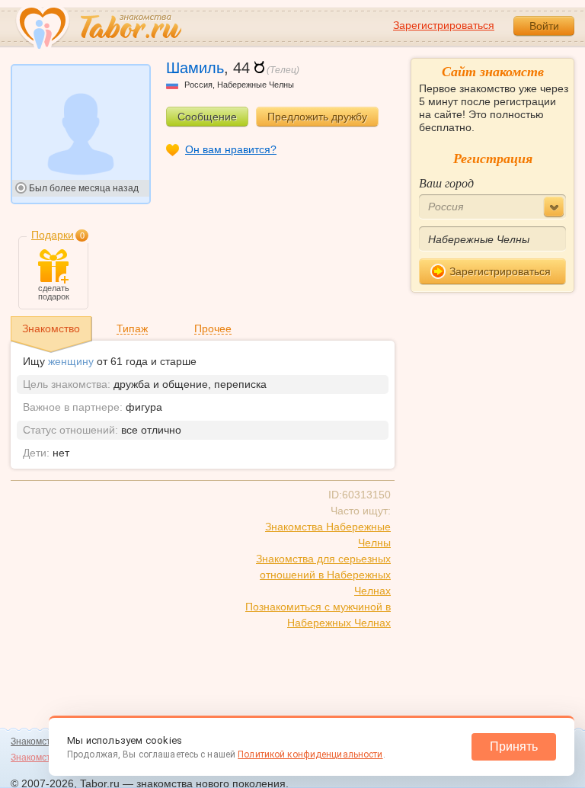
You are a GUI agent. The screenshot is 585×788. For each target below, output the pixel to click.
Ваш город (446, 183)
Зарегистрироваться (443, 25)
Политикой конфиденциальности (310, 754)
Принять (514, 746)
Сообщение (207, 117)
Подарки (52, 235)
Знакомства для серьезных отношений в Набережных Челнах (323, 575)
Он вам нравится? (231, 149)
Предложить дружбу (317, 117)
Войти (544, 26)
